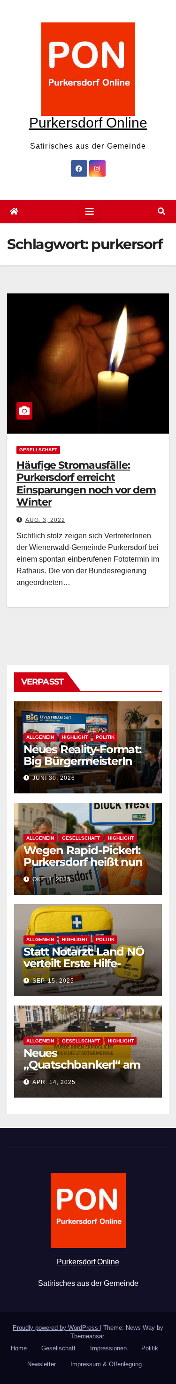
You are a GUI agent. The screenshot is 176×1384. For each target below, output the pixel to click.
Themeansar (87, 1336)
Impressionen (108, 1348)
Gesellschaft (38, 449)
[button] (161, 211)
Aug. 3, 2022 (45, 520)
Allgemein (40, 737)
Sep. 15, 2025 (53, 980)
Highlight (75, 737)
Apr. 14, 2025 (54, 1082)
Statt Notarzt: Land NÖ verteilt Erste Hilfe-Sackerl (83, 963)
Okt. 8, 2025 (51, 879)
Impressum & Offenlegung (106, 1364)
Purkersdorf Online (88, 122)
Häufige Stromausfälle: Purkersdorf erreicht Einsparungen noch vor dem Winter (86, 483)
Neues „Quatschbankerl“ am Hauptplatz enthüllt (81, 1064)
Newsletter (41, 1364)
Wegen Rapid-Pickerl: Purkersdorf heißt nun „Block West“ (83, 861)
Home (19, 1348)
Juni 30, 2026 (53, 778)
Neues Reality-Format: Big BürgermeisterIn (82, 755)
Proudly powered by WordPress (56, 1327)
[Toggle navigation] (89, 212)
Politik (105, 737)
